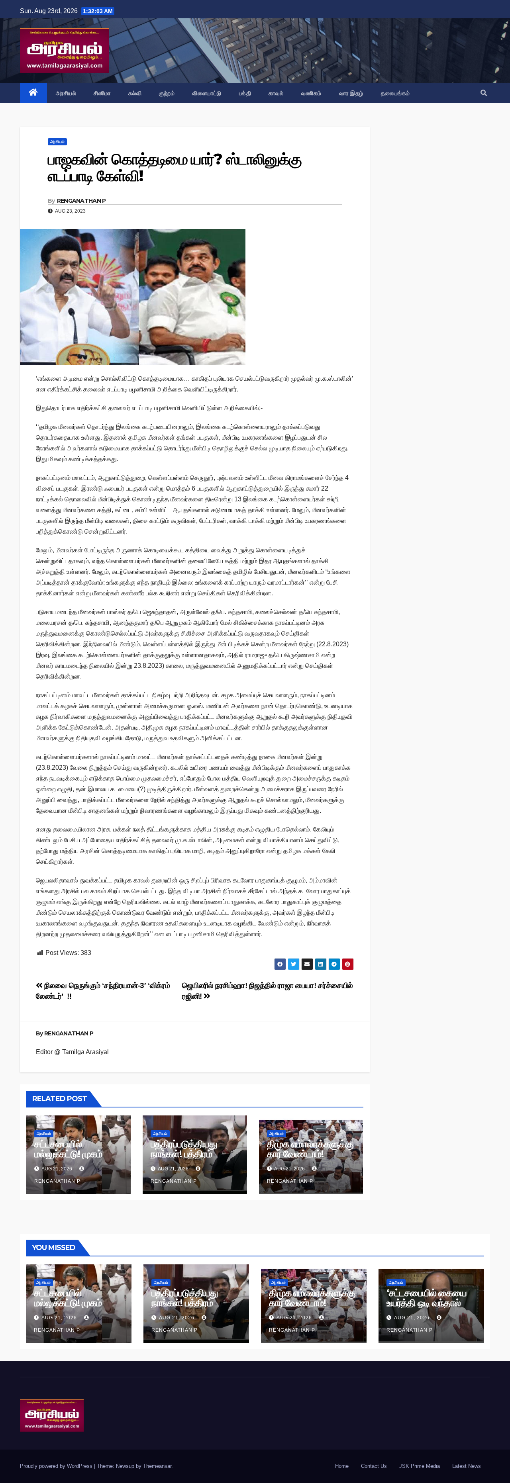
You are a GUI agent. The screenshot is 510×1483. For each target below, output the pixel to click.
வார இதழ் (351, 93)
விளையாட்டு (207, 93)
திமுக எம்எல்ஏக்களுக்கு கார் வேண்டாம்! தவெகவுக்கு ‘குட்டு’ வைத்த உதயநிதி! (310, 1159)
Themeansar (157, 1466)
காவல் (276, 93)
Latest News (466, 1466)
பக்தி (245, 93)
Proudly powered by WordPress (57, 1466)
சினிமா (102, 93)
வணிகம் (311, 93)
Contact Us (374, 1466)
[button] (484, 93)
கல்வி (135, 93)
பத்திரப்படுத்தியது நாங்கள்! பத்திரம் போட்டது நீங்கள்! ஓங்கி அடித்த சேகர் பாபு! (192, 1159)
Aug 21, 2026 (59, 1318)
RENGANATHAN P (81, 200)
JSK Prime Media (419, 1466)
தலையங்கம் (395, 93)
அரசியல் (66, 93)
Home (342, 1466)
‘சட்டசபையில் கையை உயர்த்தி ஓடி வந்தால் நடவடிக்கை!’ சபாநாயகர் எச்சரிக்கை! (430, 1307)
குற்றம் (167, 93)
